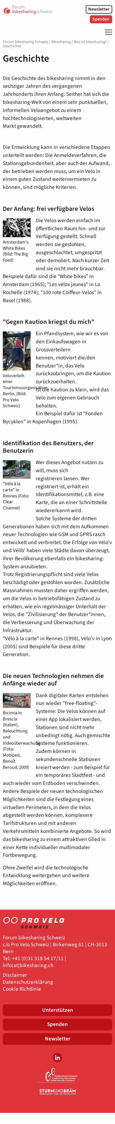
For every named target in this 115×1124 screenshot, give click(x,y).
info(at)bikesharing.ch (28, 965)
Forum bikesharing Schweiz (25, 42)
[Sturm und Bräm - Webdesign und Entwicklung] (57, 1091)
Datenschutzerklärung (28, 982)
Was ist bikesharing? (90, 42)
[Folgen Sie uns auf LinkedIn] (57, 1057)
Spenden (100, 19)
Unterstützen (57, 1010)
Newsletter (98, 9)
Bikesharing (61, 42)
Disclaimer (15, 975)
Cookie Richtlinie (22, 989)
